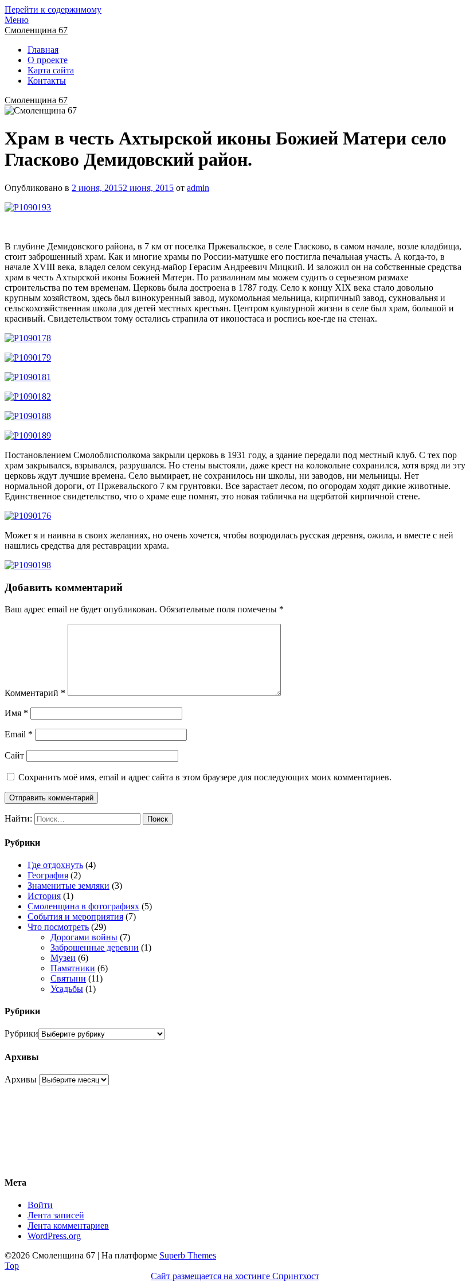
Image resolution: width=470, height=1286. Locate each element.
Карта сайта (51, 70)
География (48, 875)
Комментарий (35, 693)
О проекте (48, 60)
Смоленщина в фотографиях (83, 906)
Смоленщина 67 (36, 30)
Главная (43, 49)
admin (198, 188)
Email (19, 734)
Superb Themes (187, 1255)
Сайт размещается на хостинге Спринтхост (235, 1276)
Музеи (63, 958)
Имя (16, 713)
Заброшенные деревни (94, 947)
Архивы (21, 1079)
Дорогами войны (83, 937)
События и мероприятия (75, 916)
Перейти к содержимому (53, 9)
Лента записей (56, 1215)
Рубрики (21, 1033)
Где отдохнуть (55, 865)
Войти (40, 1205)
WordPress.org (54, 1236)
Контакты (47, 80)
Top (12, 1266)
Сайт (14, 755)
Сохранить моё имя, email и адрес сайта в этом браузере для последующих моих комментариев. (204, 777)
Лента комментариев (68, 1225)
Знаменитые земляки (68, 885)
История (44, 896)
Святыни (68, 978)
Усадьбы (66, 989)
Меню (17, 20)
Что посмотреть (58, 927)
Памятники (72, 968)
